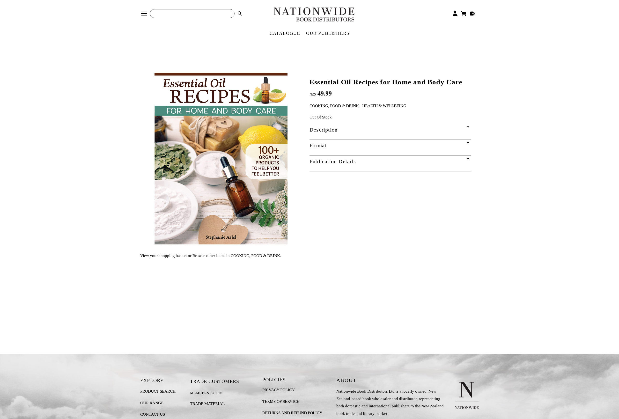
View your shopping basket (163, 255)
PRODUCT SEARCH (158, 391)
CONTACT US (152, 414)
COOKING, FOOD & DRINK (334, 105)
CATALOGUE (285, 33)
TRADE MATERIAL (207, 403)
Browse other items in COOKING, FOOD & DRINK (236, 255)
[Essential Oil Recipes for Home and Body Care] (221, 243)
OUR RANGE (151, 403)
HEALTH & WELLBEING (384, 105)
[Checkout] (472, 13)
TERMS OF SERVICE (280, 401)
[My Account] (454, 13)
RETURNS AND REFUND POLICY (292, 413)
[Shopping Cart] (463, 13)
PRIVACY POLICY (278, 390)
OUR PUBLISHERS (328, 33)
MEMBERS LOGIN (206, 392)
